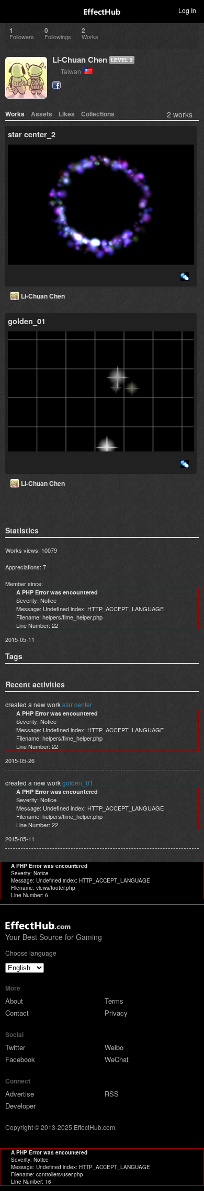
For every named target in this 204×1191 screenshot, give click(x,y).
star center (77, 704)
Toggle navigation (12, 10)
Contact (17, 1013)
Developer (20, 1106)
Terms (114, 1001)
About (14, 1001)
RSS (112, 1094)
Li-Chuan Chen (79, 59)
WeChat (117, 1059)
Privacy (116, 1013)
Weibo (114, 1047)
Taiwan (72, 71)
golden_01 (77, 782)
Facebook (20, 1059)
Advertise (19, 1094)
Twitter (15, 1047)
